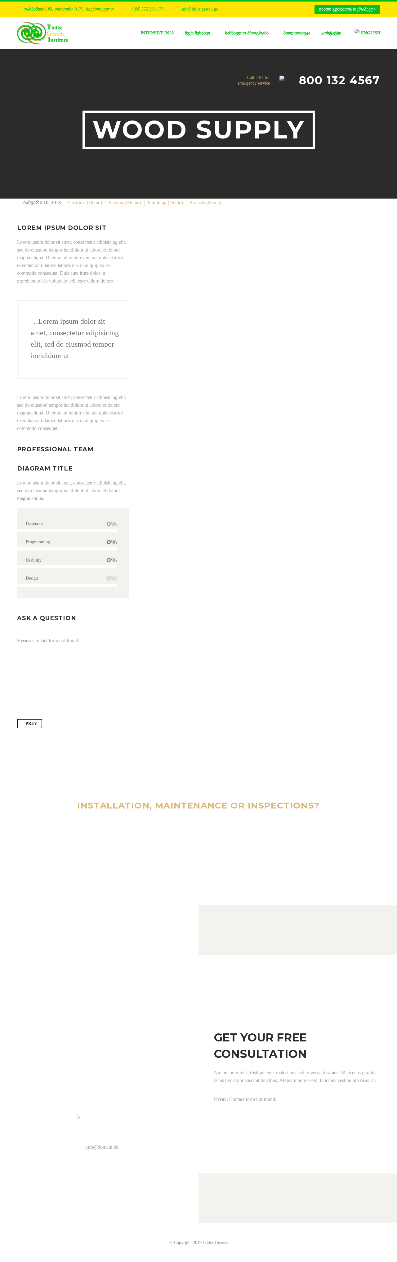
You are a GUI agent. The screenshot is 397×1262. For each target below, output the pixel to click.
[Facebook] (243, 9)
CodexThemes (215, 1242)
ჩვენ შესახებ (197, 33)
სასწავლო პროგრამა (247, 33)
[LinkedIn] (69, 685)
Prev (31, 723)
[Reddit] (81, 685)
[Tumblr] (57, 685)
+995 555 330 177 (147, 9)
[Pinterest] (46, 685)
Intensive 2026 (157, 33)
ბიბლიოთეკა (296, 33)
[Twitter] (34, 685)
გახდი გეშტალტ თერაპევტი (347, 9)
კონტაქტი (331, 33)
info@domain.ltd (101, 1147)
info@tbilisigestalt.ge (199, 9)
